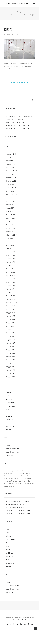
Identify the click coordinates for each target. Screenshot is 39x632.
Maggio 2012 (10, 306)
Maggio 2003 (10, 350)
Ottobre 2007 (10, 326)
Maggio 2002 (10, 353)
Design (8, 409)
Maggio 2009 (10, 319)
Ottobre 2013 (10, 296)
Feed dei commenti (12, 452)
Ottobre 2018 (10, 215)
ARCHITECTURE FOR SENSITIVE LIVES (18, 125)
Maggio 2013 (10, 299)
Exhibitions (9, 416)
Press (7, 423)
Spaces (13, 15)
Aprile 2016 (9, 265)
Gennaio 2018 (11, 225)
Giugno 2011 (10, 309)
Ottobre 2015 (10, 272)
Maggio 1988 (10, 373)
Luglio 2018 (9, 222)
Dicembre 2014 (11, 279)
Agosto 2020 (10, 184)
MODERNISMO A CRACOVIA (15, 119)
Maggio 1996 (10, 370)
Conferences (10, 406)
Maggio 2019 (10, 205)
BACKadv (23, 619)
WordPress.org (11, 455)
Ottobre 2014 (10, 282)
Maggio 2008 (10, 323)
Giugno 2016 (10, 259)
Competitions (10, 403)
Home (7, 15)
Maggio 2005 (10, 343)
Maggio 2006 (10, 336)
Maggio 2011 (10, 313)
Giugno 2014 (10, 286)
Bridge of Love (22, 15)
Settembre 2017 (11, 235)
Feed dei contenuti (12, 449)
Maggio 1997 (10, 367)
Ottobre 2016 (10, 255)
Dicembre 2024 (11, 164)
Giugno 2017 (10, 245)
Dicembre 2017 (11, 228)
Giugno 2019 (10, 201)
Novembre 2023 (11, 171)
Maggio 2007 (10, 333)
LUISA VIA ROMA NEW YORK (15, 122)
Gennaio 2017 (11, 249)
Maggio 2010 (10, 316)
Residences (10, 426)
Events (8, 413)
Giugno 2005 (10, 340)
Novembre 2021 (11, 181)
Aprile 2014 (9, 292)
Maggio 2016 (10, 262)
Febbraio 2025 (11, 161)
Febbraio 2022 (11, 178)
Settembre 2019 (11, 195)
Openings (9, 420)
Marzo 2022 (10, 174)
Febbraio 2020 (11, 188)
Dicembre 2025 (11, 154)
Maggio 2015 (10, 276)
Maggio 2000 (10, 360)
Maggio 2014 (10, 289)
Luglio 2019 (9, 198)
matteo (19, 34)
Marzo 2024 (10, 167)
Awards (8, 392)
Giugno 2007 (10, 330)
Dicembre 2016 (11, 252)
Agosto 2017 (10, 238)
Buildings (9, 399)
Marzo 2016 (10, 269)
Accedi (8, 445)
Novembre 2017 (11, 232)
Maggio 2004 (10, 346)
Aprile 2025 (9, 157)
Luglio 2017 (9, 242)
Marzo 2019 (10, 208)
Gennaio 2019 (11, 211)
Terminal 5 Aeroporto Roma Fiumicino (19, 116)
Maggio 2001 (10, 357)
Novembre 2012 (11, 303)
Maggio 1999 (10, 363)
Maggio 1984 (10, 377)
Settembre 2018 (11, 218)
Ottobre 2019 (10, 191)
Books (8, 396)
